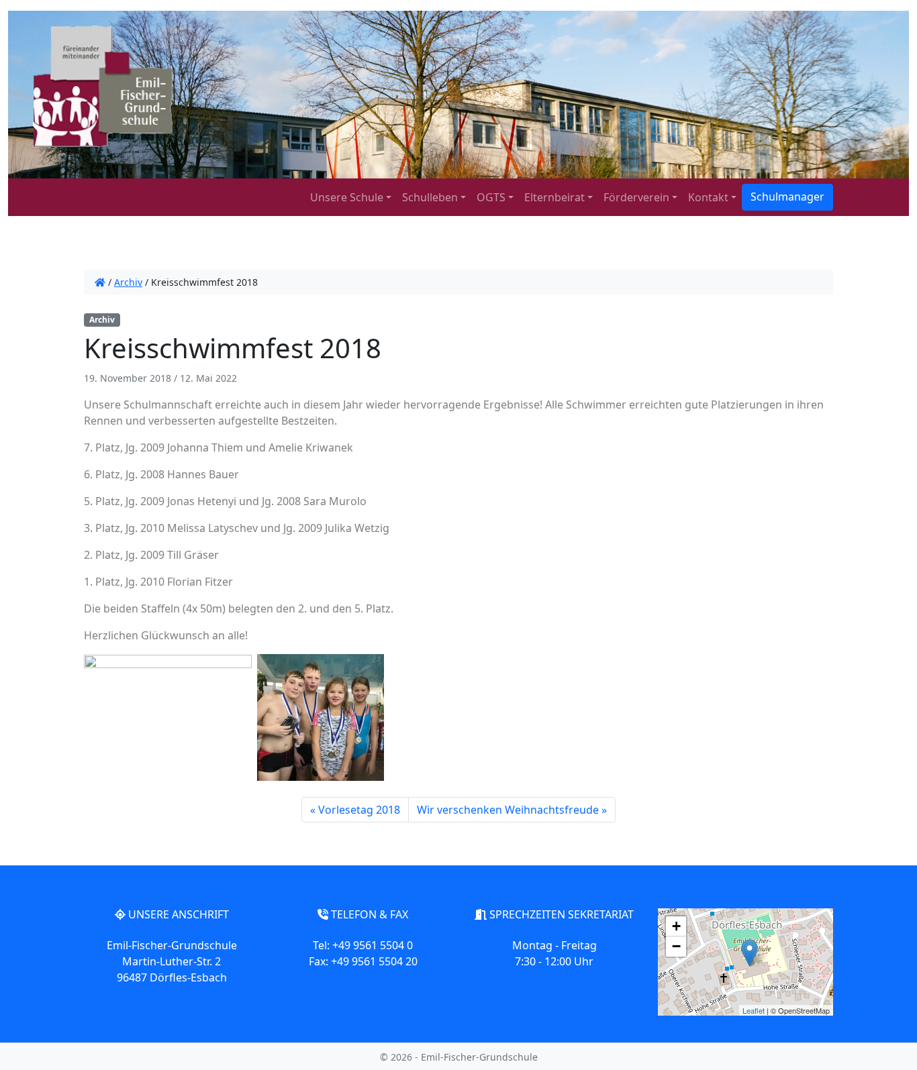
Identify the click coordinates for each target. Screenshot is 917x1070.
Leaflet (753, 1010)
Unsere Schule (346, 197)
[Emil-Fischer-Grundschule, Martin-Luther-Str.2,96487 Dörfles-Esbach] (749, 953)
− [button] (676, 946)
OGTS (491, 197)
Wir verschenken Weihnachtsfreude (508, 809)
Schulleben (430, 197)
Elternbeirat (554, 197)
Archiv (128, 282)
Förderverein (636, 197)
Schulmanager (787, 196)
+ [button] (676, 926)
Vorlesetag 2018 (359, 809)
